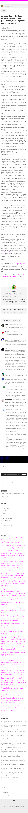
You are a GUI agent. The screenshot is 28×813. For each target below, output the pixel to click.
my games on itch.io (6, 513)
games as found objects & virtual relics (12, 599)
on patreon (4, 523)
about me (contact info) (7, 525)
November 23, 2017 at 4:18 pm (17, 386)
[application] (14, 474)
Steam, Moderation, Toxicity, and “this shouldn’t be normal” (14, 740)
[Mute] (21, 474)
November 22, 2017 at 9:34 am (18, 373)
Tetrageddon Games (8, 299)
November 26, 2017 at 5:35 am (19, 399)
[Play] (3, 474)
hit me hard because (8, 251)
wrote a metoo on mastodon (18, 263)
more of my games (6, 510)
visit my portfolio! (6, 505)
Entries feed (4, 790)
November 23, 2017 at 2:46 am (15, 378)
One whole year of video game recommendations (12, 747)
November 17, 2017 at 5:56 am (14, 348)
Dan (6, 331)
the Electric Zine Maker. (12, 301)
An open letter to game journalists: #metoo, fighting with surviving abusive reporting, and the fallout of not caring (13, 655)
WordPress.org (5, 795)
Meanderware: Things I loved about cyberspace (12, 729)
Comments (7, 320)
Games (3, 10)
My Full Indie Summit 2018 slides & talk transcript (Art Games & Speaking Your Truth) (12, 626)
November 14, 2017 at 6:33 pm (14, 331)
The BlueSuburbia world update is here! (10, 777)
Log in (3, 787)
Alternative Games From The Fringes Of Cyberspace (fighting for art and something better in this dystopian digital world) (13, 751)
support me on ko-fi (6, 520)
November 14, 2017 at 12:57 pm (16, 324)
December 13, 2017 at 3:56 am (15, 409)
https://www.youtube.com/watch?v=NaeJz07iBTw (14, 380)
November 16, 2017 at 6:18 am (15, 338)
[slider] (24, 474)
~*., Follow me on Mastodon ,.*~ (8, 528)
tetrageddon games (6, 508)
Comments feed (5, 792)
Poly (6, 348)
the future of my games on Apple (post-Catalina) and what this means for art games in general (13, 610)
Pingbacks (16, 320)
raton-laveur (8, 373)
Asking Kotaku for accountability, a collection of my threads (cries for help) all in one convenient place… (13, 708)
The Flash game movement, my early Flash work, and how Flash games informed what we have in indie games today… (13, 548)
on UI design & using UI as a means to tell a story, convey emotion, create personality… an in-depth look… (13, 583)
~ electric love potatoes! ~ (7, 518)
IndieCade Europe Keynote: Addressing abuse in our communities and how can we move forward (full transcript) (13, 618)
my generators (5, 515)
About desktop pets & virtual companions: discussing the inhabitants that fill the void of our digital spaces (14, 556)
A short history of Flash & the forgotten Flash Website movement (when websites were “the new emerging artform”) (12, 540)
